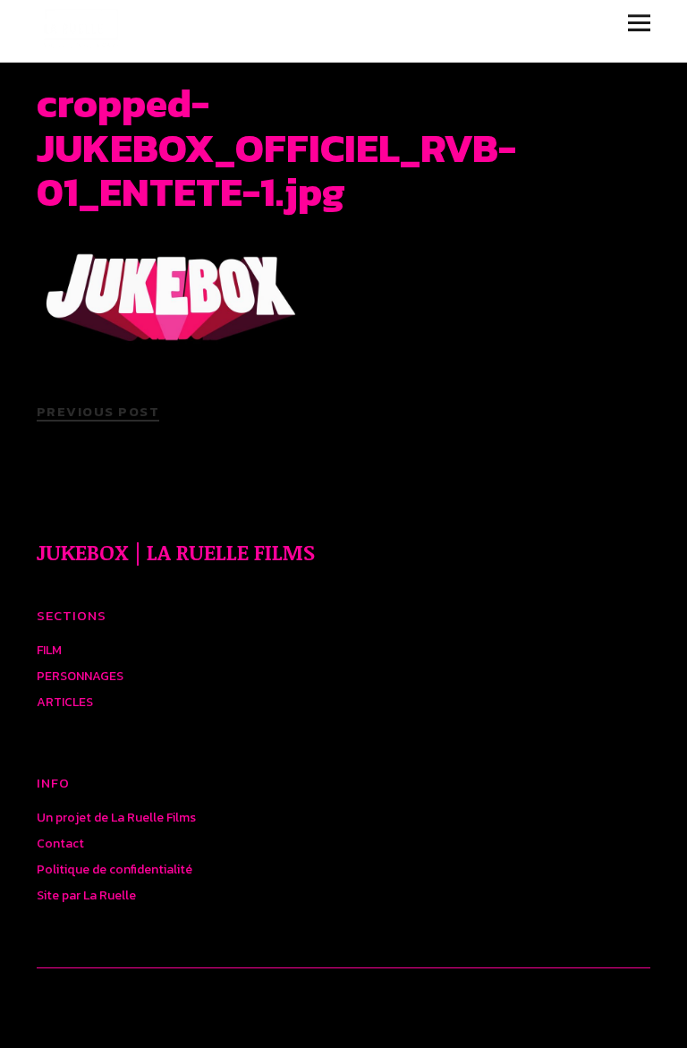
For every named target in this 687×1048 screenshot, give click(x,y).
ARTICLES (65, 702)
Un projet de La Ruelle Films (116, 817)
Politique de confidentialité (114, 869)
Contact (60, 843)
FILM (49, 650)
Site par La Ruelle (86, 895)
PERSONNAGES (80, 676)
